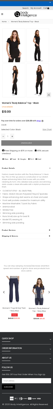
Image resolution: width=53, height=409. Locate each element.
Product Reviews (9, 230)
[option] (13, 299)
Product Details (8, 168)
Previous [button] (4, 292)
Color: (4, 125)
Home (4, 21)
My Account (36, 8)
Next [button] (49, 292)
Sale (15, 315)
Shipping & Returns (10, 236)
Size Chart (47, 129)
